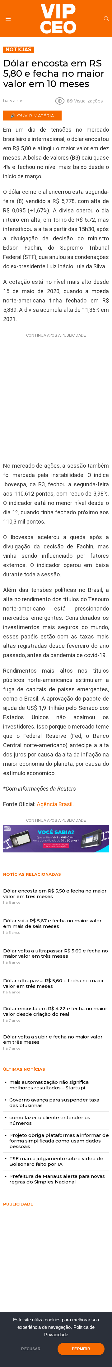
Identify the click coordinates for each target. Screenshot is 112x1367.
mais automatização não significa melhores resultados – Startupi (49, 1085)
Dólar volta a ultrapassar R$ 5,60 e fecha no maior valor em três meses (55, 953)
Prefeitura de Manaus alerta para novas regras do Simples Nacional (57, 1179)
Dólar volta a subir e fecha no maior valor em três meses (53, 1039)
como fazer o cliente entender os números (49, 1120)
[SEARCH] (106, 19)
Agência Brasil (54, 804)
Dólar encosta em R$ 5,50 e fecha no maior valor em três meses (55, 893)
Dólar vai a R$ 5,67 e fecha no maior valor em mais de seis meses (52, 923)
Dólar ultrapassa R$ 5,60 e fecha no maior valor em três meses (53, 983)
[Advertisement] (56, 396)
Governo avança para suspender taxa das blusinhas (54, 1102)
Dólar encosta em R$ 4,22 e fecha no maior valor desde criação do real (55, 1011)
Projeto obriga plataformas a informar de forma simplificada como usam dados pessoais (59, 1140)
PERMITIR (81, 1349)
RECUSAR (30, 1349)
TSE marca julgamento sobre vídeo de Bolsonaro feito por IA (56, 1161)
